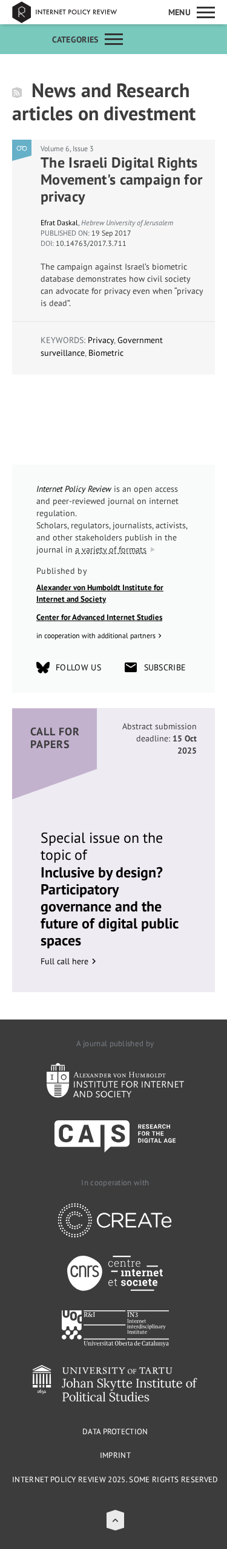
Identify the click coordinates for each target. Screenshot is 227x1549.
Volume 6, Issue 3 (67, 148)
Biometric (105, 352)
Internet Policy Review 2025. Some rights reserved (115, 1479)
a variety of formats (110, 549)
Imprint (115, 1455)
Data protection (115, 1431)
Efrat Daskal (59, 222)
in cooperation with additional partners (96, 635)
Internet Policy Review (72, 12)
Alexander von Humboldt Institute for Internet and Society (99, 593)
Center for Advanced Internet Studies (99, 617)
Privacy (101, 340)
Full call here (64, 961)
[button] (115, 1520)
